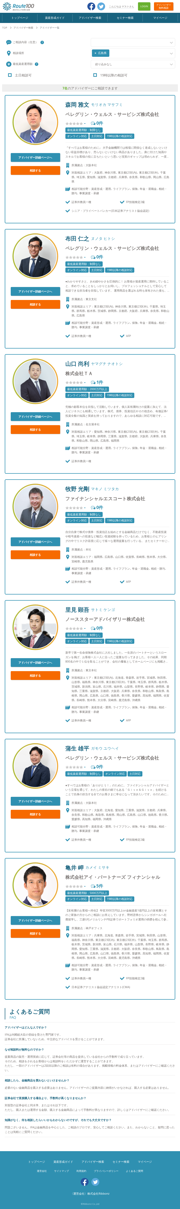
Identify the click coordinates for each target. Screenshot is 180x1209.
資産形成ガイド (55, 18)
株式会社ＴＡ (79, 373)
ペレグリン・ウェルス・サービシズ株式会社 (112, 114)
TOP (4, 27)
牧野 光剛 (77, 488)
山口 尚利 (77, 363)
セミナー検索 (125, 18)
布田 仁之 (77, 238)
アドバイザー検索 (90, 18)
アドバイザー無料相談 (163, 6)
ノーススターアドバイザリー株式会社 (105, 619)
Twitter (101, 6)
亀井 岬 (74, 867)
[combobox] (133, 42)
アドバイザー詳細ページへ (35, 157)
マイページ (160, 18)
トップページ (19, 18)
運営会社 (42, 1171)
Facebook (91, 6)
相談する (35, 170)
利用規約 (81, 1171)
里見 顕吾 (77, 609)
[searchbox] (93, 41)
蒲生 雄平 (77, 748)
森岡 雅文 (77, 104)
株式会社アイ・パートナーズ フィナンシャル (112, 877)
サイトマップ (61, 1171)
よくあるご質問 (134, 1171)
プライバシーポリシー (106, 1171)
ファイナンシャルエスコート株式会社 (105, 498)
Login (144, 6)
